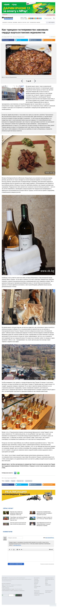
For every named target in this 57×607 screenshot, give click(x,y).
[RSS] (29, 18)
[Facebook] (32, 18)
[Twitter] (35, 18)
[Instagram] (39, 18)
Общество (20, 22)
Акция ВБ (38, 22)
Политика (10, 22)
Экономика (15, 22)
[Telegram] (41, 18)
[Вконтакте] (30, 18)
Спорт (28, 22)
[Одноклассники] (34, 18)
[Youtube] (37, 18)
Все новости (5, 22)
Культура (24, 22)
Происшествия (33, 22)
